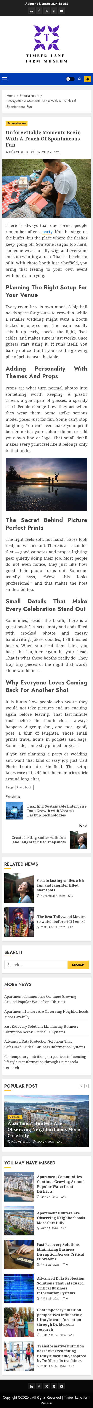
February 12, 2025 (53, 927)
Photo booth (24, 787)
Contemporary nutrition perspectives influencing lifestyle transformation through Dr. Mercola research (45, 1062)
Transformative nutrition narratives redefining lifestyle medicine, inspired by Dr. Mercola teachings (62, 1353)
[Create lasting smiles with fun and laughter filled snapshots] (19, 888)
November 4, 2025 (47, 152)
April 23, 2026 (50, 1265)
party (47, 231)
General (15, 1117)
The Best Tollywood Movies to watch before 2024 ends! (61, 919)
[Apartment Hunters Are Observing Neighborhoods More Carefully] (19, 1220)
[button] (4, 79)
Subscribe (87, 79)
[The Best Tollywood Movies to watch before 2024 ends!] (19, 922)
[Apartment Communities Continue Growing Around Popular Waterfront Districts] (19, 1187)
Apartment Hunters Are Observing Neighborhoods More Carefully (44, 1129)
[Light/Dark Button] (70, 79)
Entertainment (16, 123)
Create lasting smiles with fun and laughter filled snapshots (60, 885)
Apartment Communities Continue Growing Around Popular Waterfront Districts (40, 999)
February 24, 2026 (53, 1335)
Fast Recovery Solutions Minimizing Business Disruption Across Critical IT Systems (60, 1251)
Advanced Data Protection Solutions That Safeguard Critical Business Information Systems (60, 1285)
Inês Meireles (18, 152)
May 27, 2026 (45, 1142)
